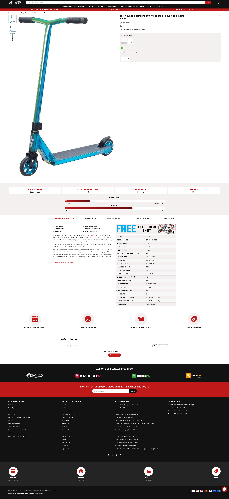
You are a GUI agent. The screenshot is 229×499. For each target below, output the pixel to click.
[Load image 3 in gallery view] (12, 37)
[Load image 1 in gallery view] (12, 19)
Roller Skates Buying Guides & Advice (126, 439)
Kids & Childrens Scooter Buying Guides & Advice (130, 420)
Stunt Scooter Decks (68, 414)
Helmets (64, 433)
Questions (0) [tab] (73, 346)
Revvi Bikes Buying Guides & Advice (126, 427)
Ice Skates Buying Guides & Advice (126, 445)
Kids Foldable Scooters (69, 411)
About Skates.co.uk (14, 427)
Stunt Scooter (91, 235)
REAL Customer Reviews (16, 433)
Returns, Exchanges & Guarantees (19, 417)
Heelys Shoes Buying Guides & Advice (126, 430)
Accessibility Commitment (16, 436)
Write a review (114, 355)
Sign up (133, 391)
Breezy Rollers (66, 442)
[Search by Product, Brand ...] (208, 2)
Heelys (64, 439)
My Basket (11, 411)
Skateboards (65, 430)
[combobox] (118, 2)
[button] (219, 3)
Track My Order (13, 408)
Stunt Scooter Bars (68, 417)
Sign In (10, 405)
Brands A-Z (65, 405)
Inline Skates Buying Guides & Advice (126, 442)
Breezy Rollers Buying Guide (123, 433)
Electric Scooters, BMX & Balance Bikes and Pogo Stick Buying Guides (137, 449)
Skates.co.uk (22, 490)
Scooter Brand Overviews (123, 408)
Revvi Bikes (65, 445)
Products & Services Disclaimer (18, 430)
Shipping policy (39, 493)
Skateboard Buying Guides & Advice (126, 436)
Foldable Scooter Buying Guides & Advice (127, 411)
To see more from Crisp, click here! (64, 262)
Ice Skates (65, 427)
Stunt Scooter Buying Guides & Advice (127, 405)
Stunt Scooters (66, 408)
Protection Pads (67, 436)
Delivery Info (12, 414)
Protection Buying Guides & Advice (125, 417)
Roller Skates (66, 420)
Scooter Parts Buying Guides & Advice (127, 414)
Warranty (11, 420)
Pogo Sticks (65, 449)
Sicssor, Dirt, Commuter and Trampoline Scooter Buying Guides (134, 423)
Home (10, 13)
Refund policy (12, 493)
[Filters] (155, 345)
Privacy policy (20, 493)
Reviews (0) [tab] (65, 346)
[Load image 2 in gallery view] (12, 28)
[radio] (124, 41)
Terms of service (29, 493)
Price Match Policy (14, 423)
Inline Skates (66, 423)
